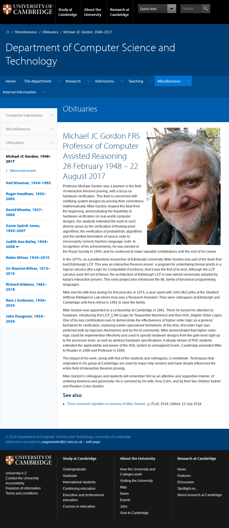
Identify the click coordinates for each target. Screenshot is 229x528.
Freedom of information (23, 488)
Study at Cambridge (67, 12)
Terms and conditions (22, 493)
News (124, 494)
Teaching (135, 81)
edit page (93, 442)
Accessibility (15, 483)
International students (79, 482)
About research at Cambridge (199, 495)
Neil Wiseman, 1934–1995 (28, 182)
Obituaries (50, 32)
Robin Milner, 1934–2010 (27, 257)
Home (11, 81)
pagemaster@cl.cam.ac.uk (62, 442)
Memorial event (23, 170)
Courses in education (79, 506)
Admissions (104, 81)
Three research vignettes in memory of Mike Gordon (106, 404)
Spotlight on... (187, 489)
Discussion (185, 482)
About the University (92, 12)
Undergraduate (74, 469)
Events (125, 500)
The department (37, 81)
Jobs (123, 506)
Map (123, 487)
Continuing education (79, 489)
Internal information (19, 91)
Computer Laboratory (8, 32)
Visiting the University (136, 481)
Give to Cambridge (134, 513)
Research (73, 81)
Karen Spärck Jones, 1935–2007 (23, 228)
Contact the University (22, 478)
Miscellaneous (26, 32)
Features (184, 476)
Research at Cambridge (119, 12)
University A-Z (16, 473)
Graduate (70, 476)
